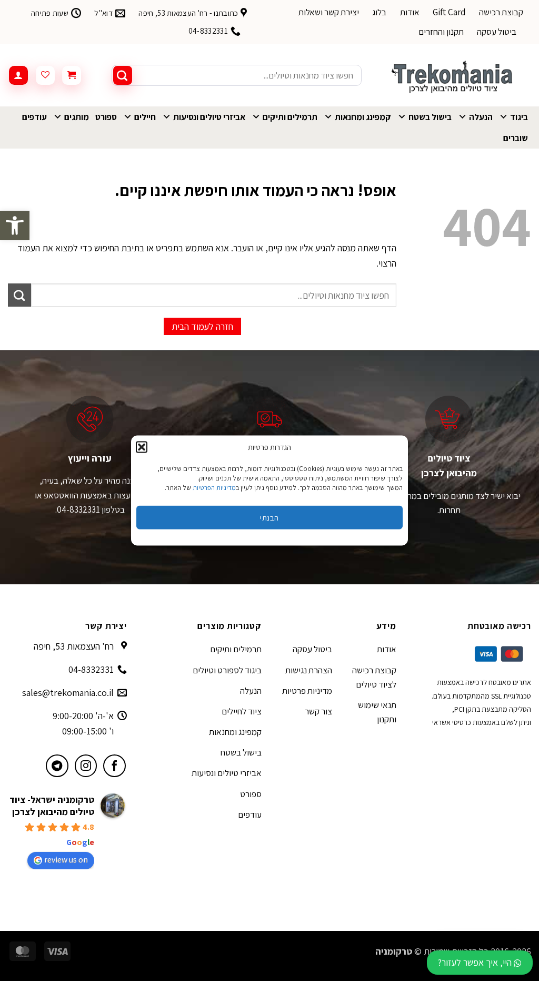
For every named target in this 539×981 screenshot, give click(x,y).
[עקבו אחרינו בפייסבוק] (114, 765)
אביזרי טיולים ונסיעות (209, 117)
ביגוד (519, 117)
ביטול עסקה (496, 31)
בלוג (379, 12)
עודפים (34, 117)
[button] (14, 225)
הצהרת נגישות (308, 670)
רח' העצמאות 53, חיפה (74, 646)
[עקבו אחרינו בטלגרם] (57, 765)
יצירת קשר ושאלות (328, 12)
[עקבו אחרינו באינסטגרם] (86, 765)
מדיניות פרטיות (307, 690)
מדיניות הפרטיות (214, 487)
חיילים (145, 117)
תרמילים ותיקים (290, 117)
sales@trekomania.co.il (68, 692)
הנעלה (481, 117)
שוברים (515, 138)
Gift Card (449, 12)
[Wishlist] (45, 75)
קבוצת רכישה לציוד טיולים (374, 677)
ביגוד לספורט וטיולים (227, 670)
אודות (410, 12)
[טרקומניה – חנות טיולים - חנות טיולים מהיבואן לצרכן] (454, 75)
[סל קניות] (71, 75)
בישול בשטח (430, 117)
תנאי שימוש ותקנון (377, 712)
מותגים (76, 117)
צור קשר (318, 711)
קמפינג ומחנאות (363, 117)
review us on (66, 859)
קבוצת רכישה (501, 12)
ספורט (106, 117)
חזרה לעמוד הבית (202, 326)
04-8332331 (91, 669)
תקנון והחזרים (441, 31)
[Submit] (122, 75)
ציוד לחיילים (242, 711)
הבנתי (269, 517)
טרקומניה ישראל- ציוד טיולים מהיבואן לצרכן (51, 805)
